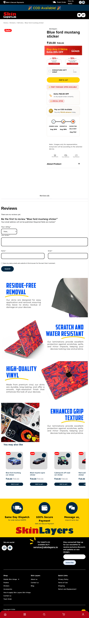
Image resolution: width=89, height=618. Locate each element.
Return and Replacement (67, 589)
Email (50, 251)
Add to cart (63, 80)
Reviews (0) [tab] (44, 196)
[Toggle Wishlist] (19, 455)
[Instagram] (80, 2)
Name (3, 251)
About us (34, 579)
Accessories (7, 589)
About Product (54, 164)
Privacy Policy (63, 579)
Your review (5, 235)
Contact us (7, 596)
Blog (32, 586)
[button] (83, 15)
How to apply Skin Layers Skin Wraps (17, 592)
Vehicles (20, 23)
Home (5, 23)
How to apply (71, 2)
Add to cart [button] (15, 484)
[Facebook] (83, 2)
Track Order (61, 2)
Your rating (6, 227)
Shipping (61, 586)
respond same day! (72, 520)
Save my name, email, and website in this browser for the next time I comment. (29, 263)
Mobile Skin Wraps (10, 579)
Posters (6, 582)
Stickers (12, 23)
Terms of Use (63, 582)
